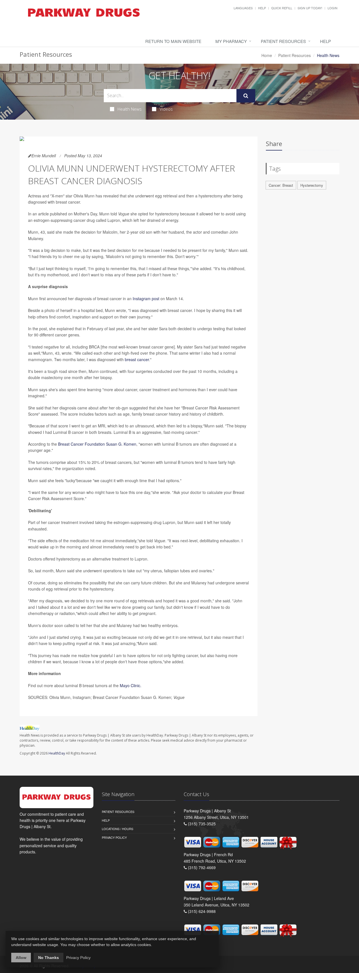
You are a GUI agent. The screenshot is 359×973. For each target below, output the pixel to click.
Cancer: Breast (281, 185)
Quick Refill (281, 8)
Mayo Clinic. (130, 685)
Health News (130, 109)
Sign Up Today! (310, 8)
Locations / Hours (117, 828)
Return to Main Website (173, 41)
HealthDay (57, 753)
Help (262, 8)
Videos (166, 109)
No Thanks (48, 957)
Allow (21, 957)
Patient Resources (283, 41)
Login (332, 8)
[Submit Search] (245, 95)
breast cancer (137, 359)
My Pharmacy (231, 41)
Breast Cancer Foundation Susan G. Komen (97, 444)
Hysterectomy (311, 185)
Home (266, 55)
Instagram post (146, 298)
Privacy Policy (114, 837)
